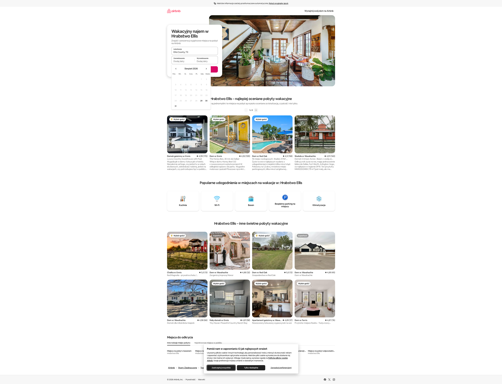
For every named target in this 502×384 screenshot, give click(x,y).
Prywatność (191, 379)
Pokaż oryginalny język (278, 3)
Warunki (201, 379)
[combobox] (195, 52)
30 (206, 101)
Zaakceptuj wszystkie (221, 368)
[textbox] (183, 61)
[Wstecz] (246, 110)
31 (176, 106)
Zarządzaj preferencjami (280, 368)
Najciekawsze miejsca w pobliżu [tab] (208, 343)
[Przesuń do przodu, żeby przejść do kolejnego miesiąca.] (206, 69)
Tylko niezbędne (251, 368)
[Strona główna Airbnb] (173, 11)
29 (201, 101)
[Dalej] (256, 110)
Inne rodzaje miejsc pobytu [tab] (178, 343)
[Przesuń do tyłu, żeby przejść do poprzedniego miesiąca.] (176, 69)
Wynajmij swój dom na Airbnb (318, 11)
